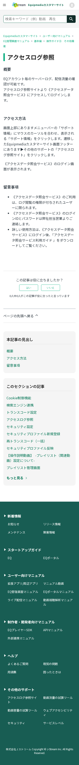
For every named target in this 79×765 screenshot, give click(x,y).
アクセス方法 (17, 358)
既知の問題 (50, 664)
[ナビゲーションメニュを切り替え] (72, 5)
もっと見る (15, 477)
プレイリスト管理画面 (23, 467)
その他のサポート (21, 689)
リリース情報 (52, 524)
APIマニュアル (53, 630)
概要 (10, 350)
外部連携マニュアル (21, 638)
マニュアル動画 (53, 583)
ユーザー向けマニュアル (56, 36)
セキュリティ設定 (20, 426)
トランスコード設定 (22, 412)
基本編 (38, 41)
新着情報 (14, 516)
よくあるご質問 (18, 664)
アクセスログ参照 (20, 419)
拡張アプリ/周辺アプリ (23, 583)
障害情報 (49, 532)
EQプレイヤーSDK (20, 630)
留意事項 (13, 365)
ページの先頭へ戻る (19, 315)
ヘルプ (13, 655)
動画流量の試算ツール (58, 697)
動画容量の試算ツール (22, 710)
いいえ (50, 287)
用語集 (12, 672)
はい (28, 287)
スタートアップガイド (24, 549)
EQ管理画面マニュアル (16, 41)
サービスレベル (53, 723)
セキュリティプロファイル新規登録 (33, 433)
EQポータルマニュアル (58, 592)
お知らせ (13, 524)
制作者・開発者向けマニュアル (31, 621)
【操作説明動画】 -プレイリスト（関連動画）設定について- (38, 458)
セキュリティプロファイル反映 (30, 448)
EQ (10, 558)
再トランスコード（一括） (27, 440)
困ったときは (52, 672)
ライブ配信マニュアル (22, 600)
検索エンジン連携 (20, 405)
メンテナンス (16, 532)
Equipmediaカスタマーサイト (20, 36)
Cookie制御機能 (19, 397)
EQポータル (51, 558)
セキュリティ (16, 723)
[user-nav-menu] (4, 5)
